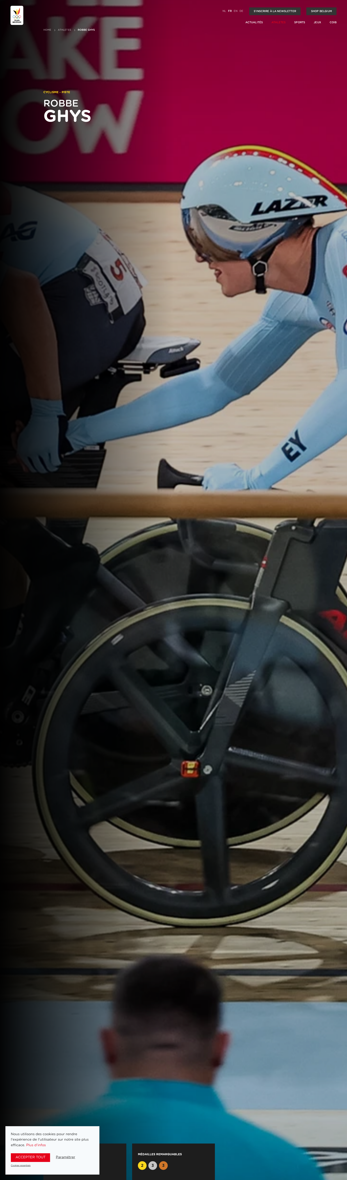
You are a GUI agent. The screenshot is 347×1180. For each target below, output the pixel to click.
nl (224, 11)
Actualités (254, 22)
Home (47, 30)
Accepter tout (31, 1157)
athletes (64, 30)
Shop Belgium (321, 11)
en (235, 11)
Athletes (278, 22)
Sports (299, 22)
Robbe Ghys (86, 30)
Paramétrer (65, 1157)
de (241, 11)
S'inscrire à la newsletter (275, 11)
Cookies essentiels (21, 1165)
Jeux (317, 22)
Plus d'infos (36, 1145)
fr (230, 11)
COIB (333, 22)
